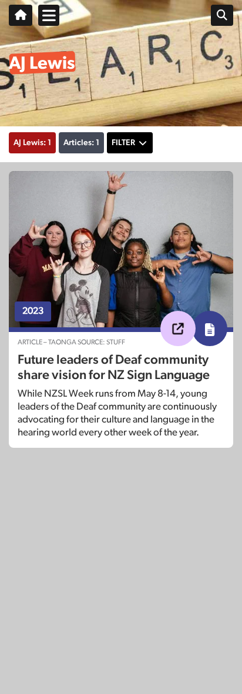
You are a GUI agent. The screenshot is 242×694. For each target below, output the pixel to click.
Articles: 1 (81, 143)
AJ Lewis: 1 (32, 143)
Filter (123, 143)
